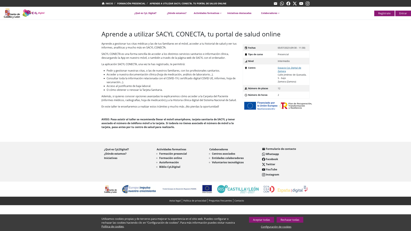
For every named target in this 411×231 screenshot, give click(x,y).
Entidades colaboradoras (228, 158)
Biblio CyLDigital (169, 167)
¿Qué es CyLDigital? (116, 149)
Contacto (239, 200)
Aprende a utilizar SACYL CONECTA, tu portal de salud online (188, 3)
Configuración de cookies (276, 227)
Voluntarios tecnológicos (228, 162)
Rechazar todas (290, 220)
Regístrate (384, 13)
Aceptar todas (261, 220)
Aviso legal (175, 200)
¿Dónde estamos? (177, 13)
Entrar (403, 13)
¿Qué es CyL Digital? (145, 13)
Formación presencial (131, 3)
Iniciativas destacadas (239, 13)
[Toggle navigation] (2, 14)
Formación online (170, 158)
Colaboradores (269, 13)
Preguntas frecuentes (220, 200)
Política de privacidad (194, 200)
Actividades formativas (206, 13)
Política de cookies (112, 226)
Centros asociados (223, 153)
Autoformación (169, 162)
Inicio (109, 3)
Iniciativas (110, 158)
